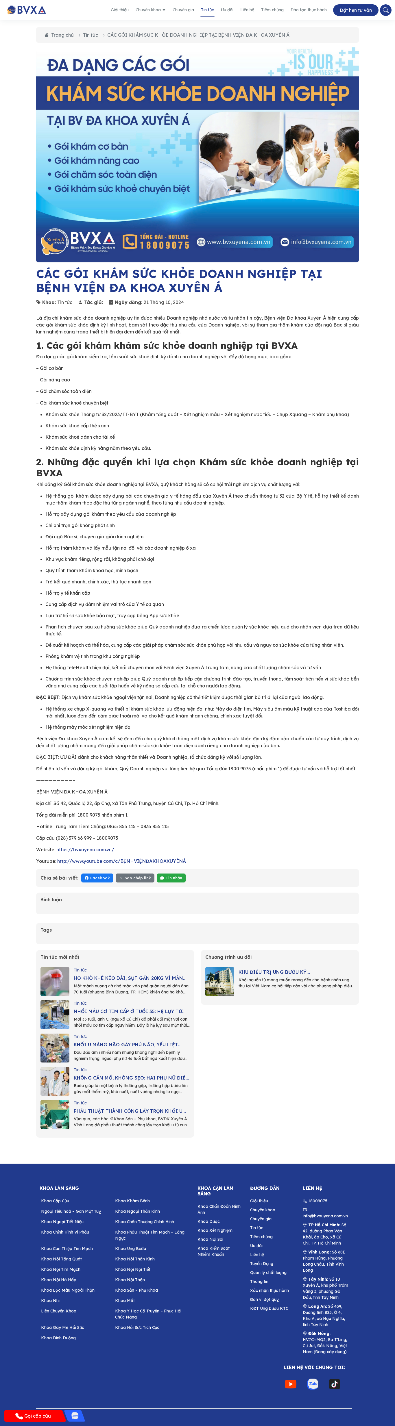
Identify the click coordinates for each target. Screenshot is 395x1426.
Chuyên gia (183, 9)
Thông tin (259, 1281)
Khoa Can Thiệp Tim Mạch (67, 1248)
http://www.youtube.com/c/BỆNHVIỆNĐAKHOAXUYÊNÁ (121, 861)
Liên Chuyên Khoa (58, 1311)
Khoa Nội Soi (210, 1239)
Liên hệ (247, 9)
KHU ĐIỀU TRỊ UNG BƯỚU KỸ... (274, 972)
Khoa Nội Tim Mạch (60, 1269)
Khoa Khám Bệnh (132, 1201)
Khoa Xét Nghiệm (215, 1230)
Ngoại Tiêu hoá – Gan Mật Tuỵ (71, 1211)
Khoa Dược (209, 1221)
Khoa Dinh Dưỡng (58, 1337)
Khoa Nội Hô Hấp (58, 1279)
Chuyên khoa (148, 9)
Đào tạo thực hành (309, 9)
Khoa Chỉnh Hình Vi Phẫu (65, 1232)
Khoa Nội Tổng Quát (61, 1259)
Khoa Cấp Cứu (55, 1201)
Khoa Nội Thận (130, 1279)
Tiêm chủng (272, 9)
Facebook (100, 878)
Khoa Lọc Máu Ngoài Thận (68, 1290)
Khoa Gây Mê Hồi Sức (62, 1327)
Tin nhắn (174, 878)
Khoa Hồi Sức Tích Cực (137, 1327)
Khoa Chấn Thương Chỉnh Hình (144, 1221)
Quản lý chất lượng (268, 1272)
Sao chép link (138, 878)
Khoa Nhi (50, 1300)
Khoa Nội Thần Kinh (135, 1259)
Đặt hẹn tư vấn (356, 10)
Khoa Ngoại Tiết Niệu (62, 1221)
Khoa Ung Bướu (130, 1248)
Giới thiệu (120, 9)
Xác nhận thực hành (269, 1290)
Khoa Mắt (125, 1300)
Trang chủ (62, 35)
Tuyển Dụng (261, 1263)
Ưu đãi (227, 9)
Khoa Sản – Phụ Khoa (136, 1290)
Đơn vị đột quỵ (264, 1299)
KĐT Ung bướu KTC (269, 1308)
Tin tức (207, 9)
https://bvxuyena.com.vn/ (85, 849)
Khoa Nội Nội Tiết (132, 1269)
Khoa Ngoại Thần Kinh (137, 1211)
